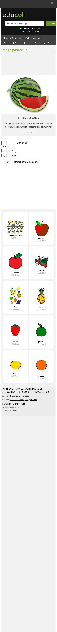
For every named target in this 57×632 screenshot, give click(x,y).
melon (21, 399)
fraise (15, 341)
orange (41, 376)
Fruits (27, 38)
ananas (41, 307)
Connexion (8, 43)
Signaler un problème (43, 43)
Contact (29, 43)
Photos (37, 28)
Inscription (19, 43)
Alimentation (17, 38)
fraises (41, 270)
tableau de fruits (15, 235)
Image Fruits (15, 396)
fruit (15, 307)
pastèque (37, 38)
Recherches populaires (30, 31)
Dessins (25, 28)
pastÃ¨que (14, 399)
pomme (41, 238)
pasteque (33, 399)
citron (15, 373)
